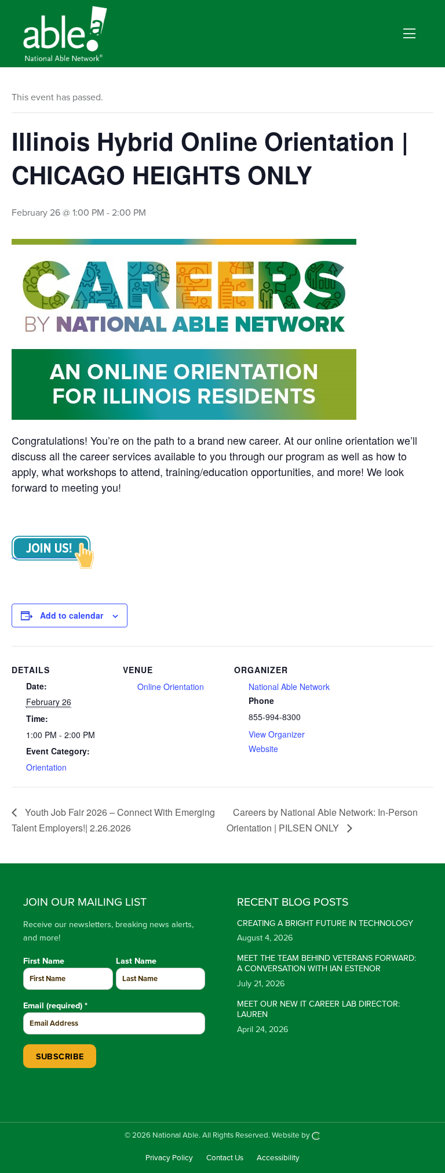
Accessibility (278, 1158)
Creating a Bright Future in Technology (325, 923)
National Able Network (289, 686)
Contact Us (224, 1158)
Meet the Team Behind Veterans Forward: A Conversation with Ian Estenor (326, 963)
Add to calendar (71, 615)
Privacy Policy (169, 1158)
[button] (409, 34)
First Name (43, 961)
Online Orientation (170, 686)
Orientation (46, 767)
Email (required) (55, 1006)
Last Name (136, 961)
